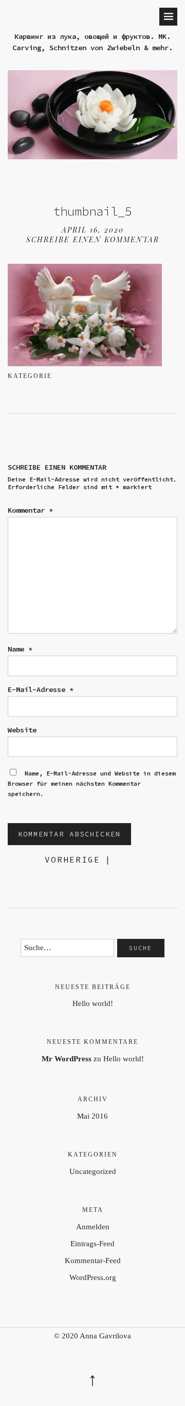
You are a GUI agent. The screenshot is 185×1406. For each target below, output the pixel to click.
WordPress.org (92, 1277)
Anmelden (92, 1227)
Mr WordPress (66, 1059)
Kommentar (30, 510)
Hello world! (92, 1003)
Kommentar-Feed (93, 1260)
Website (22, 730)
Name (20, 649)
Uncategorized (92, 1171)
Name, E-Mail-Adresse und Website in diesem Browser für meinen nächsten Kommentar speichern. (92, 783)
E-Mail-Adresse (40, 689)
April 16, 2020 (93, 230)
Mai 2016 (92, 1116)
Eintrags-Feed (92, 1244)
